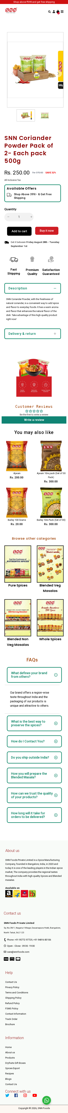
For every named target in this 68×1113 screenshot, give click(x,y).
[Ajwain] (17, 456)
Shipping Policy (13, 997)
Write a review (34, 420)
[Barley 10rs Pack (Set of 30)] (51, 503)
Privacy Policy (12, 987)
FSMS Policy (11, 1008)
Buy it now (47, 230)
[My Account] (54, 11)
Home (8, 1047)
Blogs (8, 1079)
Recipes (9, 1073)
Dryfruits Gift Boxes (15, 1063)
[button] (58, 73)
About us (10, 1052)
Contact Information (15, 1013)
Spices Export (12, 1068)
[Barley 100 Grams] (17, 503)
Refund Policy (12, 1003)
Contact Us (11, 982)
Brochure (10, 1024)
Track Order (11, 1019)
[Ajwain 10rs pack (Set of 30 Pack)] (51, 456)
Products (10, 1057)
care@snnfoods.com (18, 951)
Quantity (10, 209)
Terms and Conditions (16, 992)
